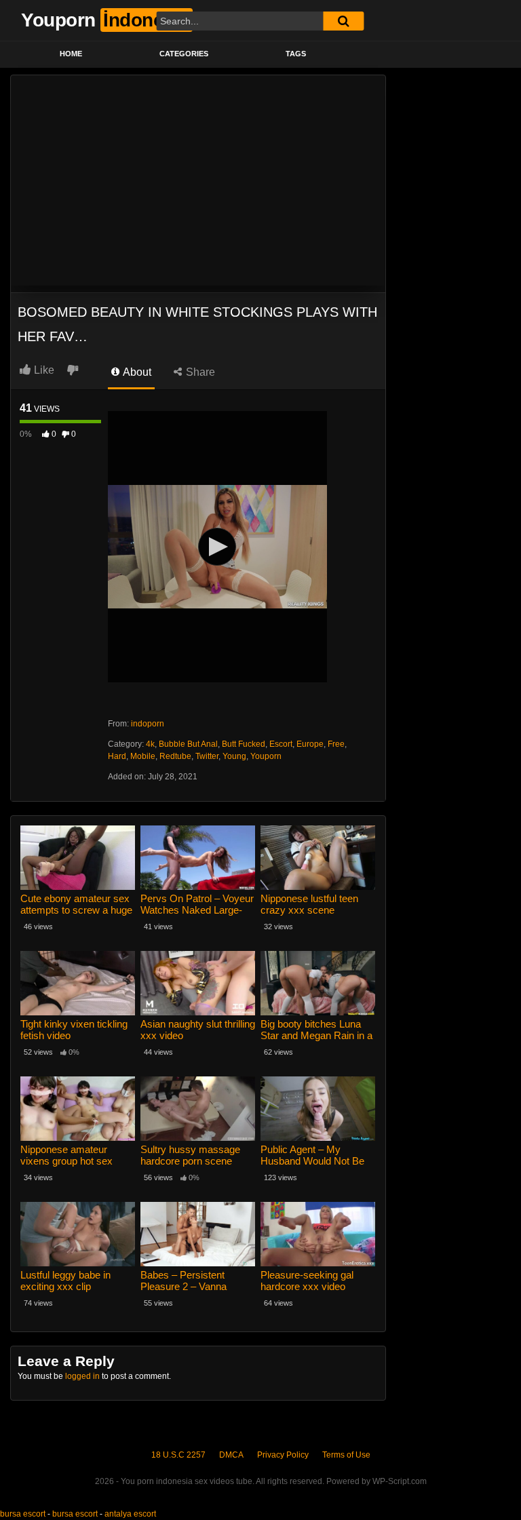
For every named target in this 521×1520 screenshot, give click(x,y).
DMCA (231, 1455)
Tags (296, 54)
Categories (183, 54)
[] (343, 21)
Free (336, 744)
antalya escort (130, 1514)
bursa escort (22, 1514)
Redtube (175, 756)
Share (199, 372)
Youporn (266, 756)
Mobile (142, 756)
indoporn (147, 723)
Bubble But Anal (188, 744)
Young (234, 756)
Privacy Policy (283, 1455)
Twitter (206, 756)
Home (71, 54)
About (136, 372)
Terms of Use (346, 1455)
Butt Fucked (243, 744)
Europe (310, 744)
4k (150, 744)
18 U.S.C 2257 (178, 1455)
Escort (280, 744)
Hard (117, 756)
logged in (82, 1376)
